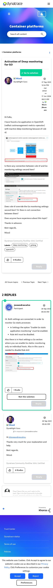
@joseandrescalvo (17, 437)
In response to (26, 431)
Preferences (26, 582)
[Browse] (10, 14)
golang (33, 245)
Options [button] (49, 52)
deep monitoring (20, 245)
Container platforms (12, 52)
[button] (17, 576)
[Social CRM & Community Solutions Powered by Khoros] (44, 510)
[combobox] (26, 34)
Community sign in (42, 14)
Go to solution (31, 73)
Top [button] (3, 508)
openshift (10, 249)
